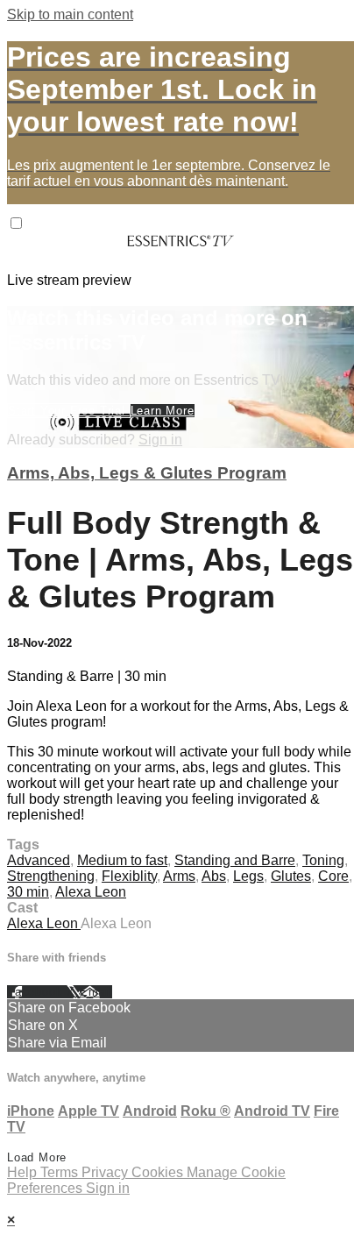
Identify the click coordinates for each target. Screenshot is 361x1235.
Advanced (38, 860)
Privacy (106, 1172)
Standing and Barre (234, 860)
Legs (248, 876)
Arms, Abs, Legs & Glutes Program (147, 473)
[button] (16, 223)
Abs (214, 876)
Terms (60, 1172)
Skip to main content (70, 14)
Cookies (159, 1172)
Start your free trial (69, 410)
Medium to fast (122, 860)
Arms (179, 876)
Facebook (37, 991)
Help (23, 1172)
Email (96, 991)
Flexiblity (129, 876)
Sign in (160, 439)
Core (333, 876)
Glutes (291, 876)
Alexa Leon (90, 891)
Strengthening (51, 876)
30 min (28, 891)
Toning (323, 860)
